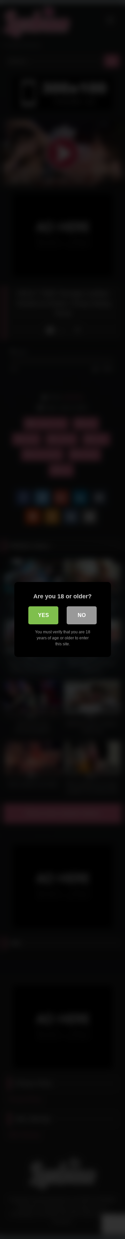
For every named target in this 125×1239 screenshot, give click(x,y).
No (82, 615)
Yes (43, 615)
